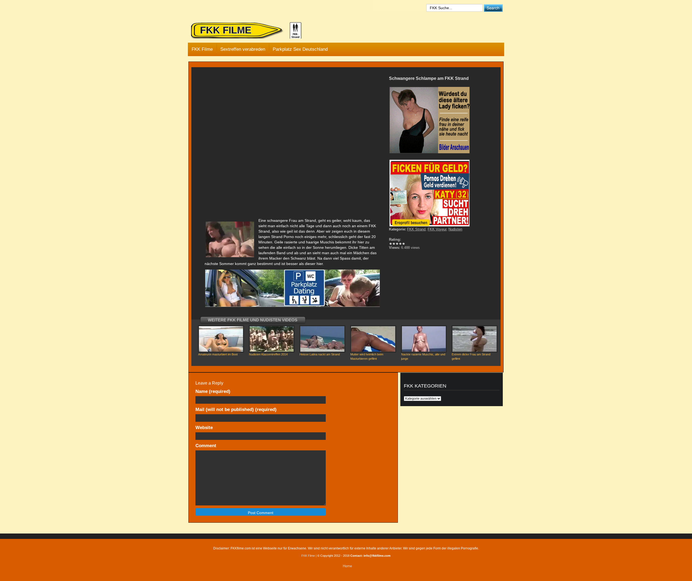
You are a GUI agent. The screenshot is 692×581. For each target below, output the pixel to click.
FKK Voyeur (437, 229)
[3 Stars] (397, 243)
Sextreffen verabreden (242, 49)
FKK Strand (416, 229)
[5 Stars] (403, 243)
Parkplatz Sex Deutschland (300, 49)
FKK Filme (202, 49)
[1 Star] (390, 243)
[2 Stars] (393, 243)
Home (347, 566)
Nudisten (455, 229)
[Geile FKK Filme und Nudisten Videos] (250, 31)
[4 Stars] (400, 243)
